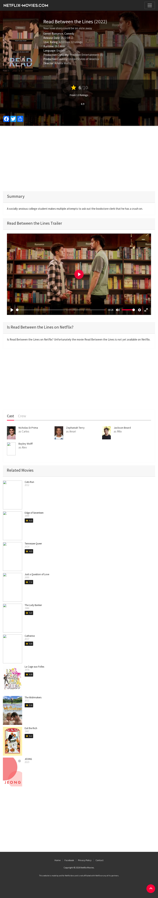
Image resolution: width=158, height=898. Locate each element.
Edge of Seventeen (34, 512)
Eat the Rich (31, 728)
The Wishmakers (33, 697)
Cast (10, 416)
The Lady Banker (33, 605)
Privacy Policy (85, 860)
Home (58, 860)
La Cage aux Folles (34, 666)
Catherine (30, 636)
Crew (22, 416)
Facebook (69, 860)
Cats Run (29, 482)
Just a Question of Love (37, 574)
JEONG (28, 759)
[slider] (61, 310)
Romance (57, 33)
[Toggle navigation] (150, 5)
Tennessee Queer (33, 543)
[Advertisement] (79, 158)
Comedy (69, 33)
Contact (99, 860)
